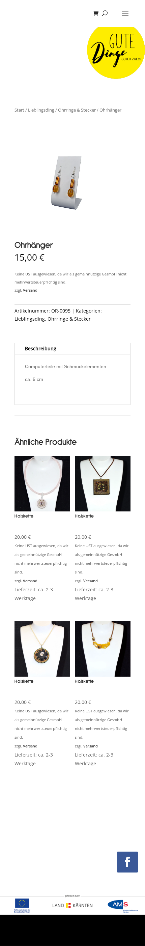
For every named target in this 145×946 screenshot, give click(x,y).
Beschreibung (40, 348)
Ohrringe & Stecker (77, 110)
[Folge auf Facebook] (127, 862)
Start (19, 110)
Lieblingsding (41, 110)
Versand (30, 290)
